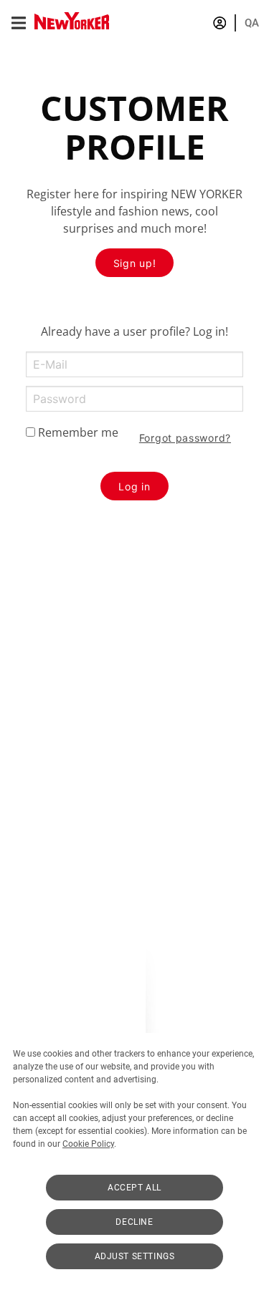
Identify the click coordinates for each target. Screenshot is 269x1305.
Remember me (76, 432)
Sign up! (134, 263)
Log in (134, 486)
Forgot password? (185, 438)
